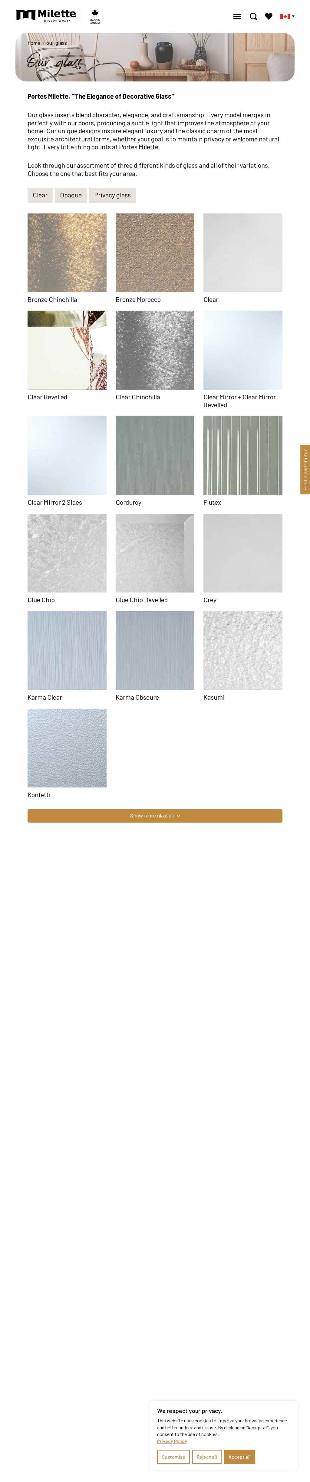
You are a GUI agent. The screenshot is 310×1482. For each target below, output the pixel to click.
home (34, 42)
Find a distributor (305, 469)
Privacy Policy (172, 1441)
